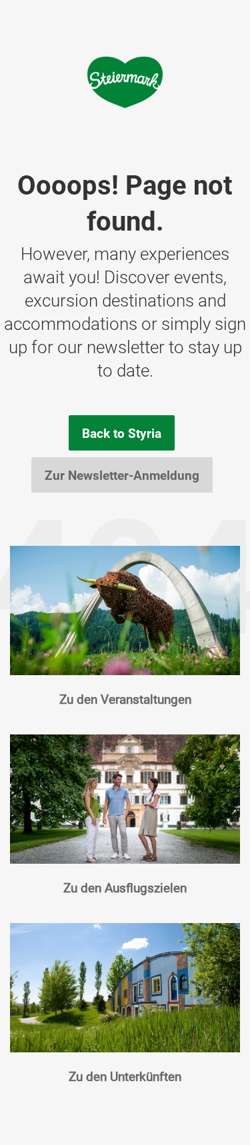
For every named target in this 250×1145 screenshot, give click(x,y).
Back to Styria (121, 433)
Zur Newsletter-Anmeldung (122, 475)
